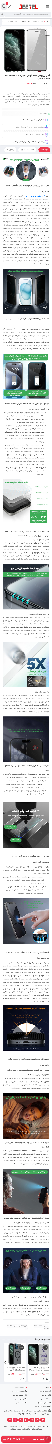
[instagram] (37, 1420)
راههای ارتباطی (44, 1391)
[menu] (48, 7)
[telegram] (42, 1420)
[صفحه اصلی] (48, 21)
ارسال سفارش (20, 1399)
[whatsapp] (31, 1420)
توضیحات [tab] (44, 149)
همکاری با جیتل (43, 1403)
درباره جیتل (45, 1395)
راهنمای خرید (20, 1387)
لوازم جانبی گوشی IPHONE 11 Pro (17, 1327)
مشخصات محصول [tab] (27, 149)
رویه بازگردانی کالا (18, 1391)
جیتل (47, 1387)
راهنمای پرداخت (19, 1395)
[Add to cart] (47, 1379)
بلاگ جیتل (45, 1399)
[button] (47, 1362)
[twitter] (20, 1420)
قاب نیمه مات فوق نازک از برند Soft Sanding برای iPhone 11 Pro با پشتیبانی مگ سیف (16, 1368)
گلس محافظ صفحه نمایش (41, 1327)
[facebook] (26, 1420)
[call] (9, 1420)
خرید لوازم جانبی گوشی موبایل (32, 21)
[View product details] (23, 1379)
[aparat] (15, 1420)
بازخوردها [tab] (10, 149)
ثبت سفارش (20, 1403)
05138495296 (41, 1406)
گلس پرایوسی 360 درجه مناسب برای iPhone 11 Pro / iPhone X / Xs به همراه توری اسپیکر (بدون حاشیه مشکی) (39, 1368)
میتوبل (44, 84)
